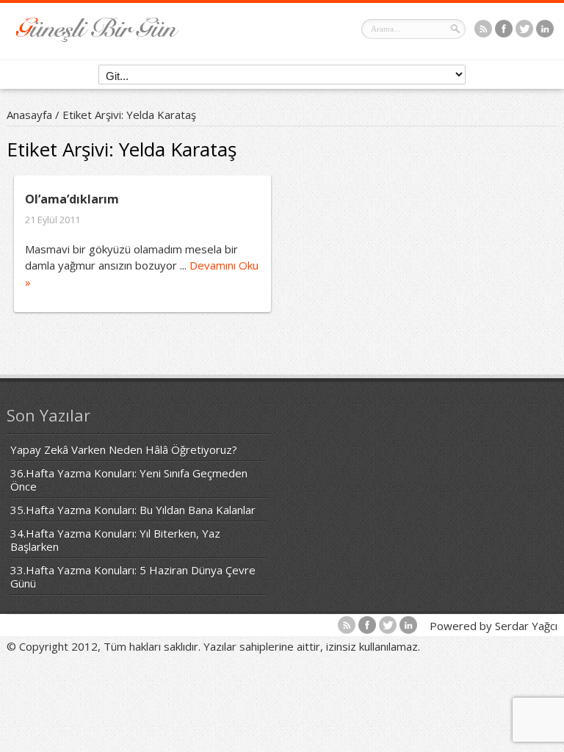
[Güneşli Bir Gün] (97, 37)
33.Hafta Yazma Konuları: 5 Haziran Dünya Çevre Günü (133, 576)
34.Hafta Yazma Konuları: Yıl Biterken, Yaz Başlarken (115, 540)
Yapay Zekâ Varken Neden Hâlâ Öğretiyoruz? (123, 449)
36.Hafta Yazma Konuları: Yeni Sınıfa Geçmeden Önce (128, 480)
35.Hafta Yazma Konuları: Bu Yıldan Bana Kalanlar (133, 509)
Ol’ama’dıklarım (72, 199)
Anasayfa (29, 114)
